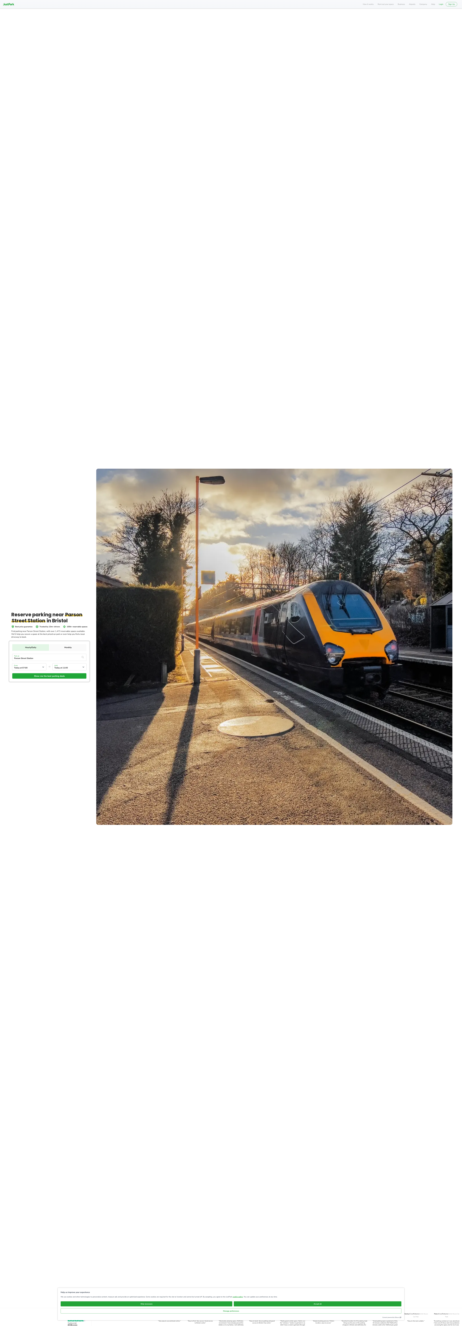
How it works (368, 4)
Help (433, 4)
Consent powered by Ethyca (390, 1317)
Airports (412, 4)
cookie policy (238, 1297)
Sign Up (451, 4)
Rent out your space (386, 4)
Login (441, 4)
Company (423, 4)
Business (401, 4)
